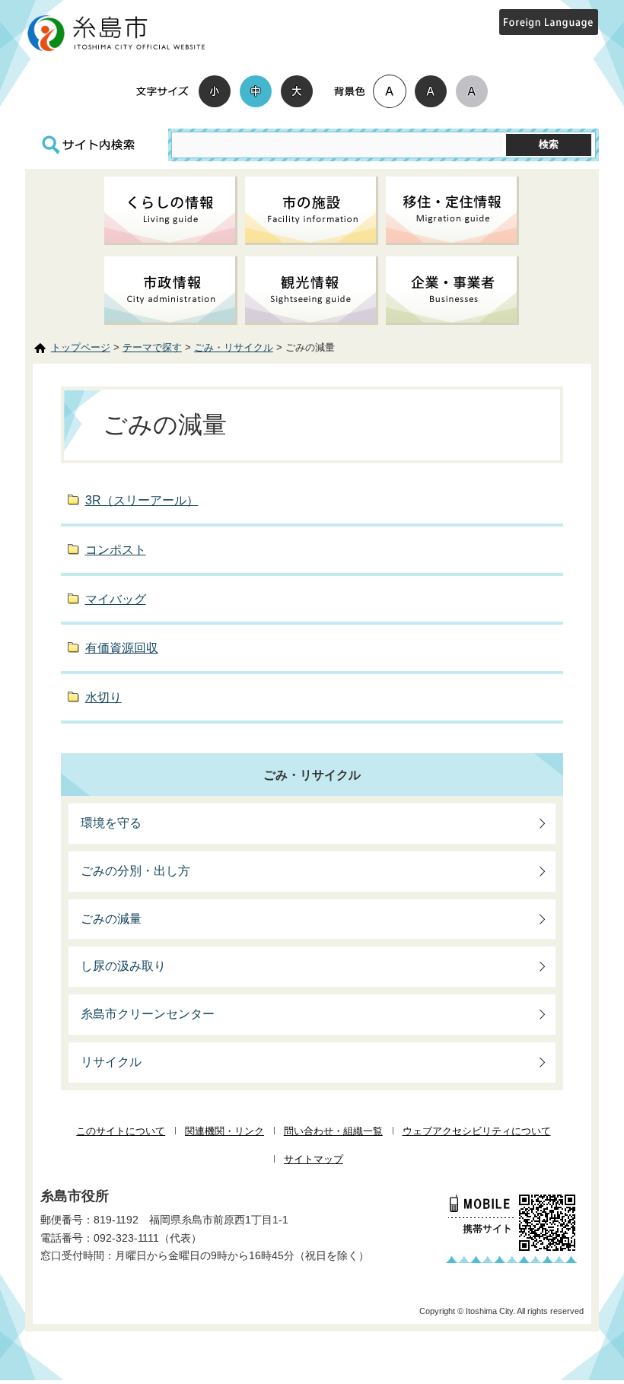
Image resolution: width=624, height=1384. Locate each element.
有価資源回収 (121, 647)
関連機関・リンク (224, 1131)
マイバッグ (115, 599)
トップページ (80, 347)
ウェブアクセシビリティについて (477, 1131)
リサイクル (111, 1061)
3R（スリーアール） (142, 500)
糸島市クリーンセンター (148, 1013)
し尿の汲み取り (123, 965)
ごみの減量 (111, 918)
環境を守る (111, 822)
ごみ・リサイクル (233, 347)
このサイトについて (120, 1131)
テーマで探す (152, 347)
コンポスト (115, 549)
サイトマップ (313, 1159)
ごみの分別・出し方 (135, 870)
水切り (103, 697)
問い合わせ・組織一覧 (333, 1131)
